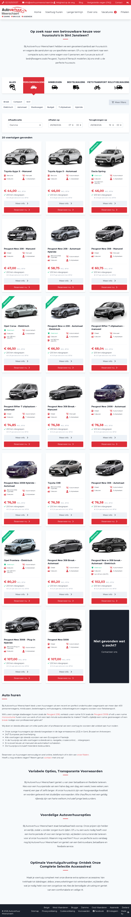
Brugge (74, 907)
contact (48, 757)
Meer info (20, 203)
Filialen (125, 12)
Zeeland (125, 907)
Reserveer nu (20, 210)
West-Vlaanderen (60, 907)
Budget (50, 107)
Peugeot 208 (53, 714)
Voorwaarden (84, 911)
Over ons (92, 12)
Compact (17, 102)
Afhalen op (54, 120)
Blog (81, 2)
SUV (28, 102)
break (5, 720)
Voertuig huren (54, 12)
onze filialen (83, 754)
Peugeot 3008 (101, 714)
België (47, 907)
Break (6, 102)
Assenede (114, 907)
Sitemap (35, 911)
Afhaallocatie (15, 120)
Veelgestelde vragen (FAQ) (99, 2)
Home (37, 12)
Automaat (22, 107)
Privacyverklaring (49, 911)
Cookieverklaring (67, 911)
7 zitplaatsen (65, 107)
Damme (85, 907)
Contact (118, 2)
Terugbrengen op (98, 120)
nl (128, 2)
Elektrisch (8, 107)
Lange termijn (75, 12)
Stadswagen (37, 107)
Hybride (79, 107)
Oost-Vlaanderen (99, 907)
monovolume (8, 717)
